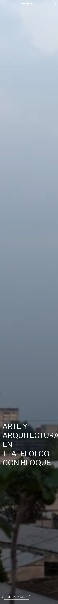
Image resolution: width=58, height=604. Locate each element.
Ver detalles (16, 597)
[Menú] (3, 3)
